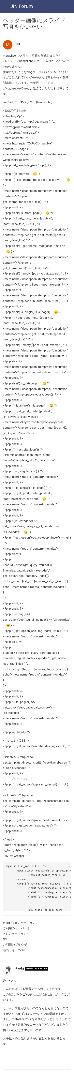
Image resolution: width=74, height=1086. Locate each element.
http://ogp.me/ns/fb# (17, 127)
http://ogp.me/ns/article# (19, 132)
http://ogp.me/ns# (39, 121)
